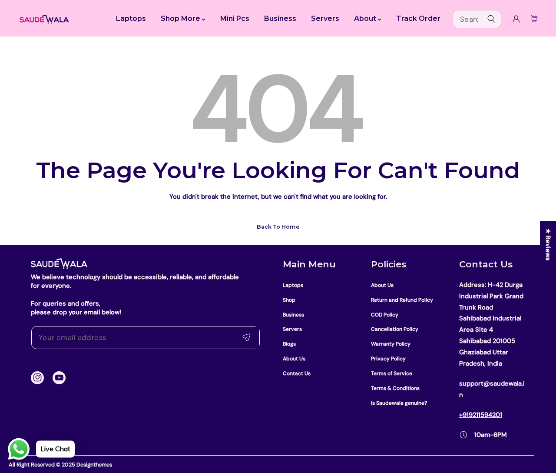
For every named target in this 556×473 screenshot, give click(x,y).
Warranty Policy (390, 343)
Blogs (289, 343)
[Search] (491, 19)
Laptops (293, 285)
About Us (294, 358)
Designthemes (94, 464)
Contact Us (297, 373)
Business (293, 314)
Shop (289, 299)
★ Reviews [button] (548, 244)
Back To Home (278, 226)
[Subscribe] (246, 337)
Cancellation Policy (394, 329)
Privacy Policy (388, 358)
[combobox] (477, 19)
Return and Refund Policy (402, 299)
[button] (534, 18)
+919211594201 (480, 414)
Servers (292, 329)
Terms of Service (391, 373)
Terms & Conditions (395, 388)
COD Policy (384, 314)
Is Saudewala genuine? (399, 403)
